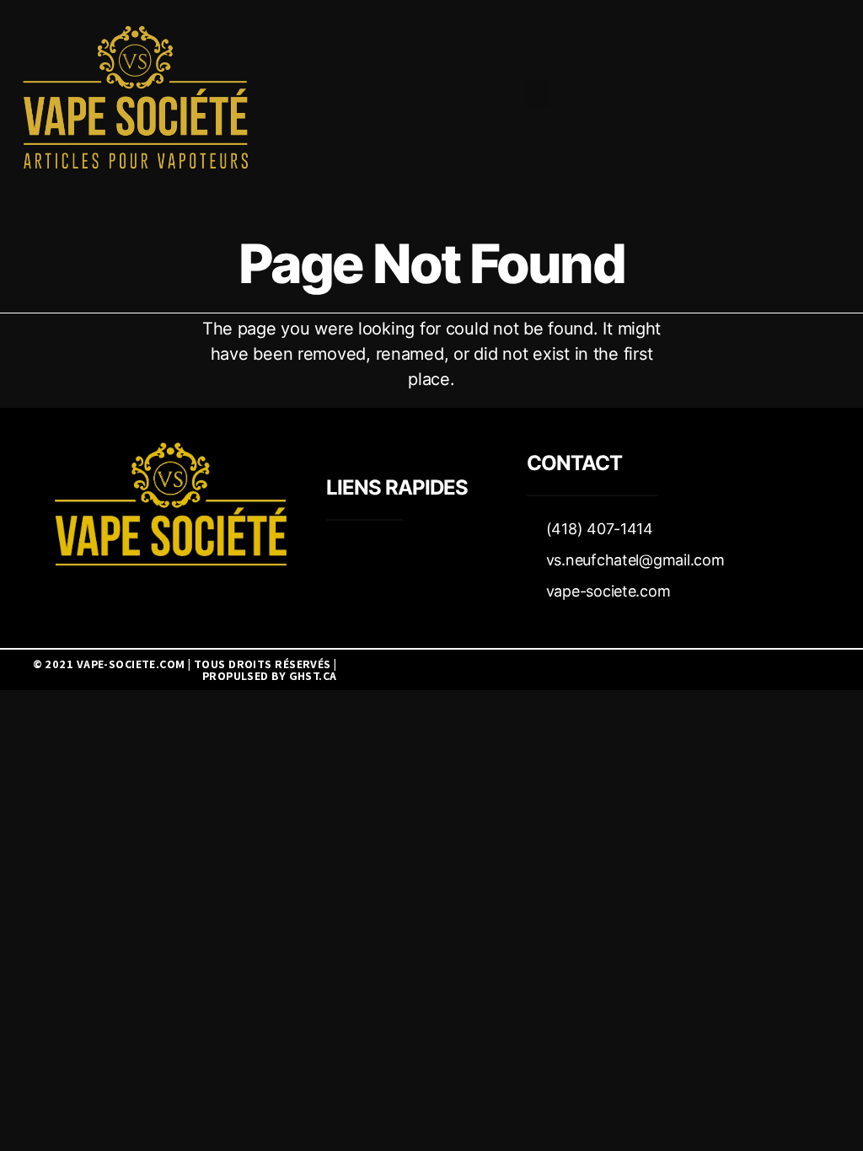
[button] (537, 93)
